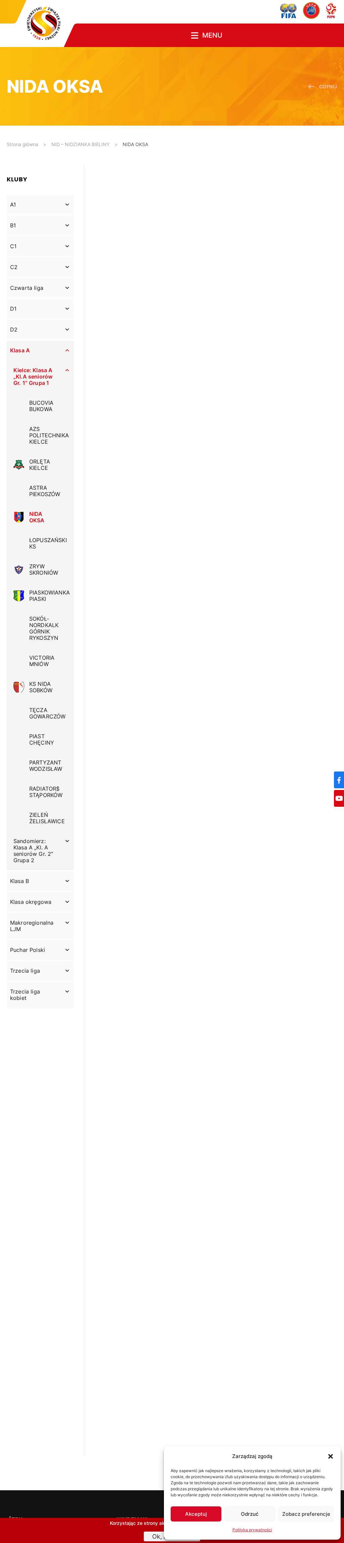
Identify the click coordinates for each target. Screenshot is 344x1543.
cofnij (328, 86)
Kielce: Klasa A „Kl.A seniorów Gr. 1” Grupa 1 (32, 376)
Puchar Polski (27, 949)
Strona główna (22, 144)
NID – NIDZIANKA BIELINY (80, 144)
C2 (13, 267)
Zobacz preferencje (306, 1514)
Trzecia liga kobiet (25, 994)
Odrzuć (250, 1514)
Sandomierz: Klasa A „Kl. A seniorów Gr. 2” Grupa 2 (33, 851)
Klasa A (20, 350)
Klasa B (19, 881)
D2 (13, 329)
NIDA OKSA (135, 144)
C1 (13, 246)
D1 (13, 308)
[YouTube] (339, 798)
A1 (13, 204)
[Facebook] (339, 780)
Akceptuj (196, 1514)
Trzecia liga (25, 970)
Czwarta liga (26, 287)
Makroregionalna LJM (31, 925)
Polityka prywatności (252, 1529)
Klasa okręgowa (30, 901)
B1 (13, 225)
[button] (330, 1456)
